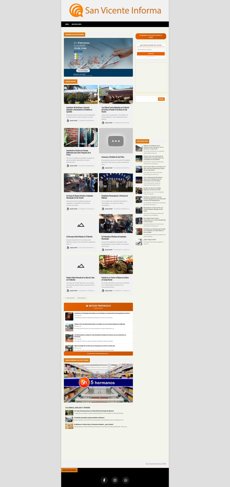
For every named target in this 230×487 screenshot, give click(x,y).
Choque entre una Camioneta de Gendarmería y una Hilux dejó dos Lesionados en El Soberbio (154, 157)
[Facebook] (104, 480)
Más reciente (70, 298)
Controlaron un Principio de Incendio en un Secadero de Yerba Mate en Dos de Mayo (154, 230)
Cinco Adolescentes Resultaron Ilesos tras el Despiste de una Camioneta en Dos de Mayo (153, 179)
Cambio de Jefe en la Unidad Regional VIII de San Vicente (152, 188)
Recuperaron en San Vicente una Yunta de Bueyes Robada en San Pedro (153, 209)
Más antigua (81, 298)
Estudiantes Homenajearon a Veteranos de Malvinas (115, 196)
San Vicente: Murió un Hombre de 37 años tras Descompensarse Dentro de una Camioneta (155, 168)
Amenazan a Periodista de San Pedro (113, 157)
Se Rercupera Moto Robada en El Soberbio (79, 236)
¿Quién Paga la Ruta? (150, 239)
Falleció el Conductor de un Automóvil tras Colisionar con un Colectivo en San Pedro (153, 147)
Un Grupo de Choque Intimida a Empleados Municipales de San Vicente (79, 196)
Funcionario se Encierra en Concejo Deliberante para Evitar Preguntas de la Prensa (78, 152)
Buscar (161, 99)
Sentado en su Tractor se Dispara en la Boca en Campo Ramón (115, 278)
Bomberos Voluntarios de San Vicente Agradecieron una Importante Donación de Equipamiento (155, 198)
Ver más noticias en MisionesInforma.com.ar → (98, 353)
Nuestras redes (76, 24)
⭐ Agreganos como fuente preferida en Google (151, 36)
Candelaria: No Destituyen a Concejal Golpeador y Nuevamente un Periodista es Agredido (79, 109)
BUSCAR (151, 53)
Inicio (67, 24)
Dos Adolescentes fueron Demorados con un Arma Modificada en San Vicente (155, 220)
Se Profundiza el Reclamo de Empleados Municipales (114, 237)
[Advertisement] (77, 445)
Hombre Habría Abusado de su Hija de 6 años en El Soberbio (80, 278)
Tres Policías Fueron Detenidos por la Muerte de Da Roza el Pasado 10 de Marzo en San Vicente (115, 109)
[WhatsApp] (125, 480)
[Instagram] (115, 480)
